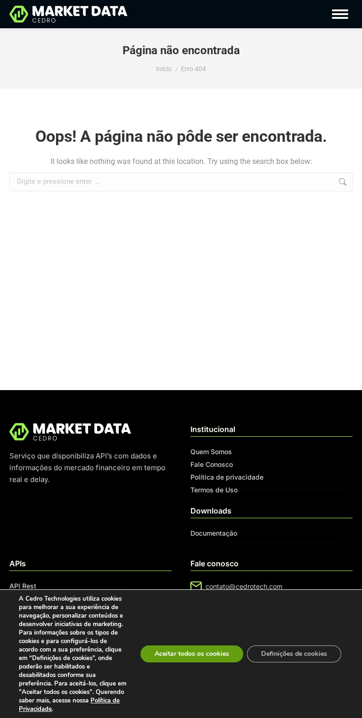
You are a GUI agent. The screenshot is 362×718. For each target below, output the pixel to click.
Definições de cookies (294, 653)
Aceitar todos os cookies (192, 653)
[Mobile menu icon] (340, 14)
